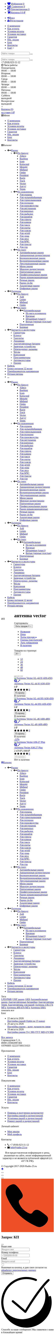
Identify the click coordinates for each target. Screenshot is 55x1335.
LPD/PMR (6, 999)
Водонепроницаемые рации (34, 261)
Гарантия (12, 37)
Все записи (7, 1037)
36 (21, 664)
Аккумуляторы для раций (21, 1005)
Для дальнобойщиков (31, 197)
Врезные (30, 316)
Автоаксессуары (22, 360)
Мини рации (26, 266)
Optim (23, 172)
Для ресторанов (28, 208)
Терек (23, 189)
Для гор (24, 247)
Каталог (7, 762)
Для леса (24, 238)
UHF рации (18, 999)
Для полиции (26, 203)
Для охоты (25, 227)
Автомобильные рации (32, 252)
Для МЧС (24, 241)
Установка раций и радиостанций (24, 1118)
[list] (18, 676)
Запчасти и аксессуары (23, 330)
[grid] (15, 676)
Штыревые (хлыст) (36, 319)
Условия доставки (16, 34)
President (24, 175)
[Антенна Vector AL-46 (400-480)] (34, 719)
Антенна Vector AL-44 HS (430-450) (32, 704)
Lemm (23, 299)
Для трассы (25, 244)
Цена (23, 634)
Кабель (11, 365)
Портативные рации (30, 272)
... (8, 377)
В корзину (20, 693)
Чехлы (16, 352)
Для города (25, 219)
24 (21, 662)
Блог (9, 42)
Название (25, 631)
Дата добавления (29, 642)
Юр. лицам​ (13, 39)
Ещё (9, 48)
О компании (13, 26)
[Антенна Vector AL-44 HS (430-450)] (34, 698)
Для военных (26, 211)
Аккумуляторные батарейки (23, 1002)
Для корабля (26, 216)
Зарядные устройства (24, 346)
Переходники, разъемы (25, 349)
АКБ (27, 999)
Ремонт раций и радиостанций (23, 1121)
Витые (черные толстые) (38, 321)
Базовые (24, 327)
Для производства (29, 205)
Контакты (12, 45)
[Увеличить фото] (15, 681)
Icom (22, 161)
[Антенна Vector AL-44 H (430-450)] (34, 678)
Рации (14, 150)
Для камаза (25, 222)
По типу (21, 250)
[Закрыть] (2, 1244)
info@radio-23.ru (18, 1147)
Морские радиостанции (32, 269)
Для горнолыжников (30, 200)
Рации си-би (26, 283)
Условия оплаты (15, 31)
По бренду (22, 153)
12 (21, 659)
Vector (23, 183)
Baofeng (24, 158)
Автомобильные (32, 310)
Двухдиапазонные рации (33, 263)
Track (22, 180)
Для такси (25, 225)
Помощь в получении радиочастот (25, 1113)
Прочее (17, 363)
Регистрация (16, 20)
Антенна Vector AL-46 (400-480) (31, 724)
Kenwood (24, 164)
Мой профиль (14, 1134)
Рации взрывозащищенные (34, 277)
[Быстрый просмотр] (19, 681)
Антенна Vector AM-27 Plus (28, 747)
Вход (12, 18)
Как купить (13, 28)
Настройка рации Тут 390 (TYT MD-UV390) (30, 1032)
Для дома (24, 236)
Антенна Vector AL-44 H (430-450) (32, 683)
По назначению (25, 192)
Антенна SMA (38, 1007)
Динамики (18, 341)
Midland (24, 169)
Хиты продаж (27, 637)
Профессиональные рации (33, 274)
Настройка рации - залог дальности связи (29, 1026)
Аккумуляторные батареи (26, 343)
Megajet (23, 167)
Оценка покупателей (31, 640)
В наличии (26, 645)
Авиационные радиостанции (35, 255)
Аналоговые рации (30, 285)
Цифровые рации (29, 288)
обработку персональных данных (18, 1270)
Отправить (7, 1273)
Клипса (17, 335)
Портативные (27, 324)
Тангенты (18, 338)
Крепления (19, 354)
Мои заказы (13, 1131)
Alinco (23, 156)
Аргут (23, 186)
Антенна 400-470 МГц (18, 1007)
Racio (22, 178)
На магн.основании (36, 313)
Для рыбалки (26, 214)
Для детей (25, 233)
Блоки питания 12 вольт (19, 368)
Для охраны (26, 194)
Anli (22, 296)
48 (21, 667)
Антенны (16, 291)
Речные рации (27, 280)
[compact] (21, 676)
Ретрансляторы (15, 374)
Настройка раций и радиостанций (25, 1115)
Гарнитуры (19, 332)
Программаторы (21, 357)
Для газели (25, 230)
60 (21, 670)
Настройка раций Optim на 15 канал (26, 1021)
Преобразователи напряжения (23, 371)
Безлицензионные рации (32, 258)
